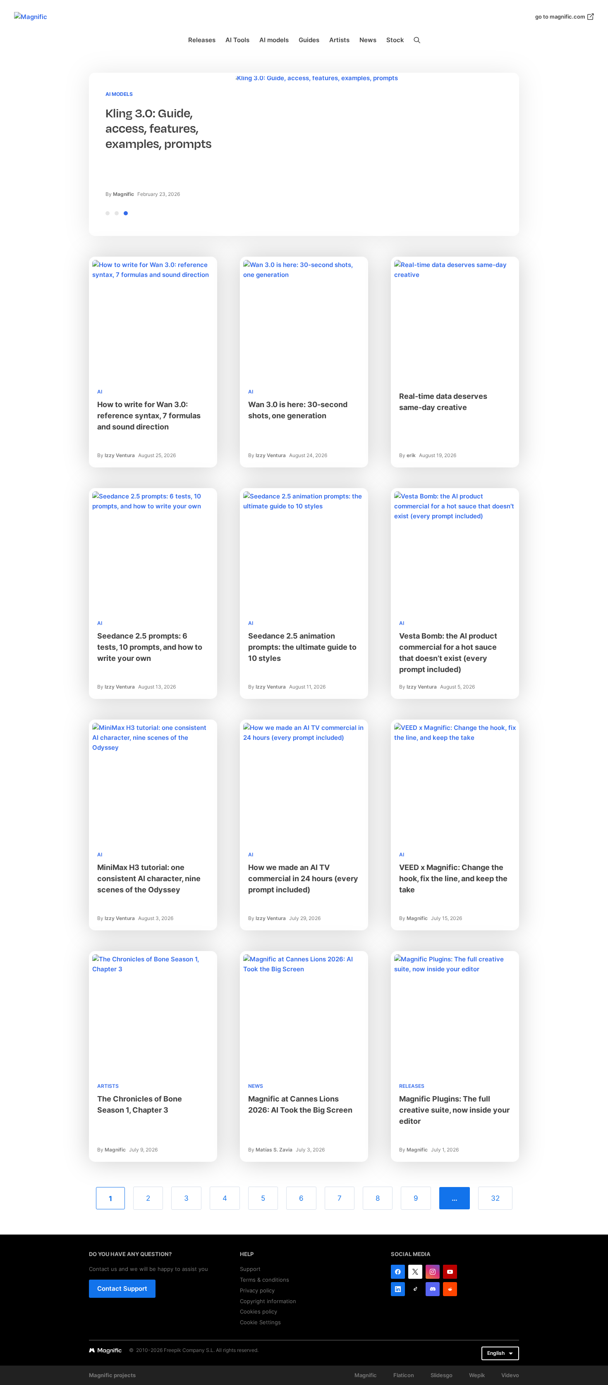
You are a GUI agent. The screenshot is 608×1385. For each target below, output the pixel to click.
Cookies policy (258, 1311)
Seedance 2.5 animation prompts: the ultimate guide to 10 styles (302, 647)
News (367, 40)
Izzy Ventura (120, 455)
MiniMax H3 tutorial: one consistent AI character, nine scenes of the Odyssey (149, 878)
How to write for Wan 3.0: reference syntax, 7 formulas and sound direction (149, 415)
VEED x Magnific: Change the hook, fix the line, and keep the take (453, 878)
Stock (395, 40)
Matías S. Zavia (274, 1150)
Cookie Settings (260, 1322)
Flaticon (403, 1375)
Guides (309, 40)
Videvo (510, 1375)
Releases (201, 40)
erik (411, 455)
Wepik (477, 1375)
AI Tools (237, 40)
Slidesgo (441, 1375)
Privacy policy (257, 1290)
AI (99, 392)
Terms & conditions (264, 1279)
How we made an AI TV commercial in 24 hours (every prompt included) (303, 878)
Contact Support (122, 1288)
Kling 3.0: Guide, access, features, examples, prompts (158, 129)
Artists (339, 40)
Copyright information (268, 1301)
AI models (274, 40)
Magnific (123, 194)
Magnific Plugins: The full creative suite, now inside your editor (454, 1109)
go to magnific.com (560, 16)
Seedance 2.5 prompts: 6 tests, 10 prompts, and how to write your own (149, 647)
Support (250, 1269)
